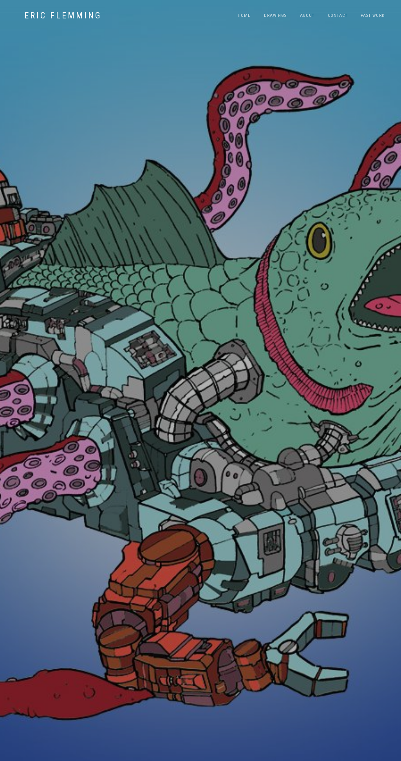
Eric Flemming (63, 15)
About (307, 15)
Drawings (275, 15)
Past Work (373, 15)
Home (244, 15)
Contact (337, 15)
